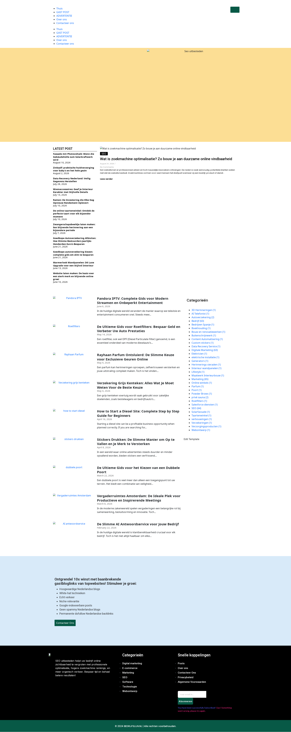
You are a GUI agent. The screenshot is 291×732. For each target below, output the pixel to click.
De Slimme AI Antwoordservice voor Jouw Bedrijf (138, 524)
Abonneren (185, 701)
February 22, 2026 (106, 528)
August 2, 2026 (61, 173)
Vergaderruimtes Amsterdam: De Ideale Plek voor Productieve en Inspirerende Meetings (139, 498)
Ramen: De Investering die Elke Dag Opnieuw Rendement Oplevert (73, 201)
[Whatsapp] (77, 685)
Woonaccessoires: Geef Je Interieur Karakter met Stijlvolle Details (73, 191)
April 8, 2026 (104, 447)
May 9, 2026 (103, 363)
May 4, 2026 (103, 391)
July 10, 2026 (60, 205)
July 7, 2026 (59, 233)
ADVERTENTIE (64, 36)
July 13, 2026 (60, 195)
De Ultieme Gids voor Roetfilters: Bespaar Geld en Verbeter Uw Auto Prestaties (138, 328)
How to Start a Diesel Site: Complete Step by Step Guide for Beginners (138, 413)
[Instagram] (68, 685)
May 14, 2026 (104, 334)
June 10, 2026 (60, 282)
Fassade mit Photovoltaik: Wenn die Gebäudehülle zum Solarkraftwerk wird (73, 156)
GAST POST (62, 32)
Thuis (59, 29)
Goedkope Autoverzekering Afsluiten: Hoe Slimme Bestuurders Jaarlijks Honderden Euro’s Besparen (74, 241)
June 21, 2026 (60, 246)
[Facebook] (59, 685)
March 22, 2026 (105, 475)
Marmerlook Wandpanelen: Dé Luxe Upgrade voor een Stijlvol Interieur (73, 264)
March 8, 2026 (104, 504)
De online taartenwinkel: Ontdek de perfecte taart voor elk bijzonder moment (73, 213)
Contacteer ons (65, 43)
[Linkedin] (86, 685)
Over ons (61, 40)
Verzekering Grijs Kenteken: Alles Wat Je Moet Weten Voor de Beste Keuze (135, 385)
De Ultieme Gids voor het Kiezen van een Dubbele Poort (138, 469)
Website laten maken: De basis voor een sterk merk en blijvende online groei (73, 276)
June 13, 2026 (60, 268)
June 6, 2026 (103, 306)
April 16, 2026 (104, 419)
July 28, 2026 (60, 184)
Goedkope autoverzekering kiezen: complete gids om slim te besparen (73, 253)
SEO (104, 153)
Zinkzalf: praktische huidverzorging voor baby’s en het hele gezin (73, 169)
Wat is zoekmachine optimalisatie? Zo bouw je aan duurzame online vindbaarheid (166, 159)
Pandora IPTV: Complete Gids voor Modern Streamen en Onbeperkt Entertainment (132, 300)
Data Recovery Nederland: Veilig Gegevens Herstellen (71, 180)
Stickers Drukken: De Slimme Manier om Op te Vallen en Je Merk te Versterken (136, 441)
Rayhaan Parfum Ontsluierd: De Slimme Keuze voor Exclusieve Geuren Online (135, 356)
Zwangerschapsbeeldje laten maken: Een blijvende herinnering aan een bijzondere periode (74, 227)
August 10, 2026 (61, 162)
